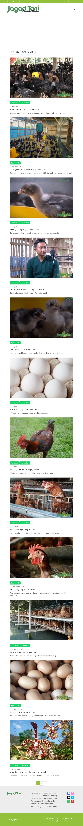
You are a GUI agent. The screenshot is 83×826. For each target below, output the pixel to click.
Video (65, 818)
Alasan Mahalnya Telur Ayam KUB (24, 409)
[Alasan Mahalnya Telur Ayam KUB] (41, 378)
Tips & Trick (15, 163)
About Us (58, 818)
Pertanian (14, 103)
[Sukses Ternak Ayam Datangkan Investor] (41, 258)
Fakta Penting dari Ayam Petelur (24, 529)
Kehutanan (24, 765)
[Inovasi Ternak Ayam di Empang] (41, 620)
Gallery (70, 818)
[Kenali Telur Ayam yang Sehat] (41, 680)
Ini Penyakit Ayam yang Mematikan (25, 229)
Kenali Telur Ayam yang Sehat (22, 712)
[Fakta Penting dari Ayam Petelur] (41, 498)
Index (47, 818)
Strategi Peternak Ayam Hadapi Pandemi (27, 169)
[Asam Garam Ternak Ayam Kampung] (41, 78)
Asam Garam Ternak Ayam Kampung (26, 109)
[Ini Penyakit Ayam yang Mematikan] (41, 197)
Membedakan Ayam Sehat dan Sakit (25, 349)
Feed (64, 821)
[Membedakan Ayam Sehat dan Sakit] (41, 317)
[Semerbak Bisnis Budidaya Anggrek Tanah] (41, 740)
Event (52, 818)
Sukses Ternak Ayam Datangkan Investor (27, 289)
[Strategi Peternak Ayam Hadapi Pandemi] (41, 137)
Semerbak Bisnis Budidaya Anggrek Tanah (28, 772)
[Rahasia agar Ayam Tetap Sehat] (41, 557)
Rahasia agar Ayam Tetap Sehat (23, 589)
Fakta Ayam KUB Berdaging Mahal (24, 469)
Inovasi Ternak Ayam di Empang (23, 652)
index (68, 1)
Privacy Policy (56, 821)
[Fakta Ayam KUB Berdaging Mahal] (41, 437)
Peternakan (25, 103)
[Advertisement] (41, 30)
